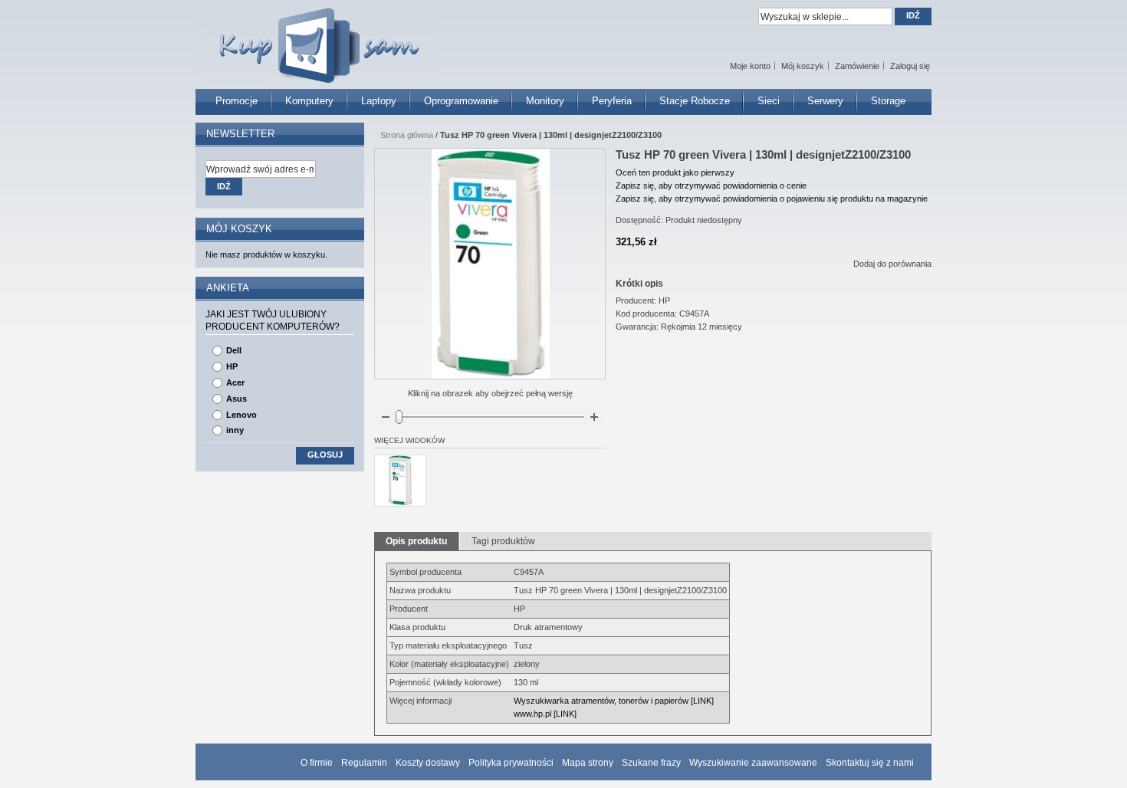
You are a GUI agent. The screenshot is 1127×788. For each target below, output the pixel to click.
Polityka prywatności (511, 762)
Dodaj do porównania (892, 263)
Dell (234, 350)
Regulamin (364, 762)
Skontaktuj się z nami (870, 762)
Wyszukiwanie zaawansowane (753, 762)
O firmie (317, 762)
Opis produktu (416, 541)
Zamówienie (857, 66)
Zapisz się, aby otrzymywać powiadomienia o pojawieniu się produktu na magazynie (772, 198)
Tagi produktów (503, 541)
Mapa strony (587, 762)
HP (232, 366)
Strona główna (406, 135)
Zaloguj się (910, 66)
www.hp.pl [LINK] (545, 713)
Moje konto (750, 66)
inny (235, 430)
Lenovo (241, 414)
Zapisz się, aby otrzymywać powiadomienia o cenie (711, 185)
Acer (235, 382)
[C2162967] (400, 481)
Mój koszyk (802, 66)
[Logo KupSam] (317, 37)
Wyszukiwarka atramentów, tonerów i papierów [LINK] (614, 700)
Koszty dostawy (428, 762)
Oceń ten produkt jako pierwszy (675, 172)
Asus (236, 398)
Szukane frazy (651, 762)
